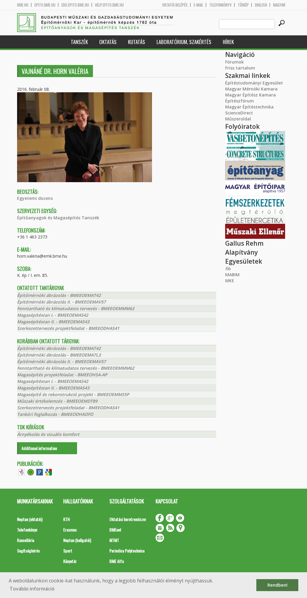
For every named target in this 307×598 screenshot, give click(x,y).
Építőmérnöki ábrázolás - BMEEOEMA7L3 (59, 355)
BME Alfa (116, 561)
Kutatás (136, 42)
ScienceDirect (239, 113)
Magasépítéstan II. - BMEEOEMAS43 (53, 321)
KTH (66, 519)
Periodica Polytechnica (127, 550)
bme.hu (22, 5)
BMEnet (115, 529)
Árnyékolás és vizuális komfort (48, 434)
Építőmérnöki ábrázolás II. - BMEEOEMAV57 (61, 302)
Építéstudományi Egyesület (254, 83)
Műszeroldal (238, 119)
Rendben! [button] (277, 585)
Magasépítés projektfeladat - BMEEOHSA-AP (62, 374)
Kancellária (25, 540)
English (261, 5)
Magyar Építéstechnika (249, 107)
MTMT (114, 540)
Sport (67, 550)
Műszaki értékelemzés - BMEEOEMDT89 (57, 401)
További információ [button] (32, 588)
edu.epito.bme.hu (75, 5)
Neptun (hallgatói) (77, 540)
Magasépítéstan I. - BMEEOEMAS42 (52, 315)
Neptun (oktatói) (30, 519)
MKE (229, 280)
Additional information (39, 448)
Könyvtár (70, 561)
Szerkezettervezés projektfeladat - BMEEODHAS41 (68, 328)
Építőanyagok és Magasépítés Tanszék (58, 218)
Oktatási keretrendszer (127, 519)
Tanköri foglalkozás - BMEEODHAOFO (55, 414)
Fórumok (234, 62)
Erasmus (70, 529)
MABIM (232, 274)
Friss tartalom (240, 68)
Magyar (279, 5)
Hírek (228, 42)
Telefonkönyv (220, 5)
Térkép (243, 5)
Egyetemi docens (35, 198)
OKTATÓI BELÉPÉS (175, 5)
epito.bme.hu (44, 5)
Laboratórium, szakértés (183, 42)
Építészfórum (239, 101)
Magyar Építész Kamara (250, 95)
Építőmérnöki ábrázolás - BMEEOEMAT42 (59, 295)
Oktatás (108, 42)
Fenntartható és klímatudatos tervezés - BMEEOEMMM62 (75, 308)
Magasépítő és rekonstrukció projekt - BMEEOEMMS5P (73, 394)
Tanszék (79, 42)
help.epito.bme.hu (109, 5)
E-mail (198, 5)
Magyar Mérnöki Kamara (251, 89)
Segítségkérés (28, 550)
